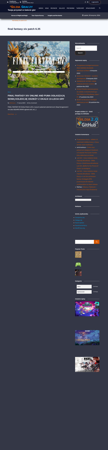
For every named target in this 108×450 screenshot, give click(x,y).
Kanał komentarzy (81, 225)
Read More (11, 114)
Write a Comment (32, 103)
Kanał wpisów (79, 223)
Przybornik (70, 8)
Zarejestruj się (80, 217)
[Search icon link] (99, 8)
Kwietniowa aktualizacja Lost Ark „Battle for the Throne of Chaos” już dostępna (87, 165)
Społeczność (90, 8)
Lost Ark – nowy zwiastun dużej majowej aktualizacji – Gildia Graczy (87, 160)
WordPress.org (80, 228)
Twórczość (80, 8)
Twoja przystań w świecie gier (22, 10)
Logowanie (95, 2)
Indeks (41, 8)
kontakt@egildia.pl (14, 2)
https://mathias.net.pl (27, 2)
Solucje (62, 8)
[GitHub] (87, 2)
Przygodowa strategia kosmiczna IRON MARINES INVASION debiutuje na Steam (87, 68)
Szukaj (96, 242)
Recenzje (54, 8)
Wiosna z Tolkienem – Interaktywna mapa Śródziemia (90, 254)
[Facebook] (85, 2)
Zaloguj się (78, 220)
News (47, 8)
